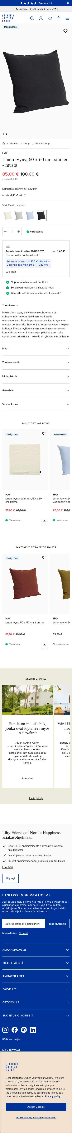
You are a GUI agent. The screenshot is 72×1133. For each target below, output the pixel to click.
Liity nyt (43, 264)
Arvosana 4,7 (45, 3)
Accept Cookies (36, 1106)
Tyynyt (26, 143)
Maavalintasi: (10, 933)
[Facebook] (15, 1030)
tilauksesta (54, 293)
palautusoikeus (45, 287)
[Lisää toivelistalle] (65, 31)
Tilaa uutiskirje (57, 923)
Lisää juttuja (36, 798)
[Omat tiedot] (41, 18)
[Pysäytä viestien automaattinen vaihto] (68, 3)
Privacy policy (52, 1096)
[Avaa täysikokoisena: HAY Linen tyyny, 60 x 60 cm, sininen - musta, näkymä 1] (36, 81)
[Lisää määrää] (19, 231)
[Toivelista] (50, 18)
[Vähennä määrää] (5, 231)
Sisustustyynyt (42, 143)
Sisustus (14, 143)
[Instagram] (5, 1030)
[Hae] (32, 18)
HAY (4, 153)
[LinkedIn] (33, 1030)
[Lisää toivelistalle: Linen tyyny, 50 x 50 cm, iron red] (43, 557)
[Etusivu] (3, 143)
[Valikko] (67, 18)
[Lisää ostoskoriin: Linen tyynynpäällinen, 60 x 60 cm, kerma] (44, 522)
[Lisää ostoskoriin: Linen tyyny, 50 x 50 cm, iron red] (44, 646)
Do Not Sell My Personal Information (36, 1117)
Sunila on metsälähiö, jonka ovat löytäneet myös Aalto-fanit (28, 728)
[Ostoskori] (58, 18)
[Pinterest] (24, 1030)
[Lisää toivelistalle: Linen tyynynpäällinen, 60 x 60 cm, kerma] (43, 433)
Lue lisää (7, 867)
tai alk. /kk (12, 195)
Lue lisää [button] (11, 271)
